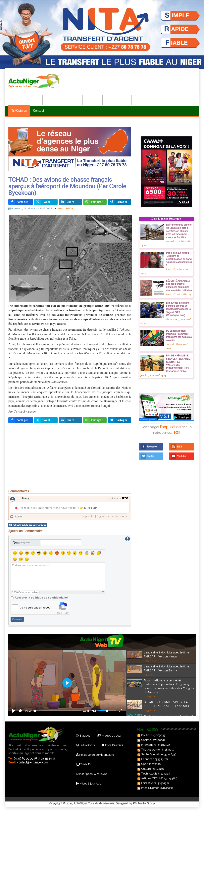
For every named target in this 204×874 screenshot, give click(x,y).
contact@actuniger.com (32, 762)
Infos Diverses (113, 745)
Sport (138, 99)
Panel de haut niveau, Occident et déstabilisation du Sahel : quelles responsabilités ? (179, 259)
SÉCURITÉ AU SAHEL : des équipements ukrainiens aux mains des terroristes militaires (179, 285)
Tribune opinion (151, 749)
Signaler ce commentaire (113, 516)
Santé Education (152, 754)
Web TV (85, 764)
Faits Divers (148, 783)
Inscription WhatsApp (93, 774)
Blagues (84, 735)
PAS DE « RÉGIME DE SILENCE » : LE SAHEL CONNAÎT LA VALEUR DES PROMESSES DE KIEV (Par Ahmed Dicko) (178, 363)
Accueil (16, 99)
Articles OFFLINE (152, 778)
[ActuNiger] (36, 80)
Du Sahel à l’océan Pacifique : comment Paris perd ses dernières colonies (179, 335)
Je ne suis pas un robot (35, 607)
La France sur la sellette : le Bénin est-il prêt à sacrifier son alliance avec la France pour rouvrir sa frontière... (178, 231)
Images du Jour (111, 735)
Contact (38, 110)
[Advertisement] (69, 457)
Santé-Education (117, 99)
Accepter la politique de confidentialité (41, 597)
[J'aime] (123, 498)
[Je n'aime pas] (127, 498)
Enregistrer (17, 619)
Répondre (88, 516)
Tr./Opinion (19, 110)
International (71, 99)
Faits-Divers (87, 745)
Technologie (172, 99)
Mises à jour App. (90, 783)
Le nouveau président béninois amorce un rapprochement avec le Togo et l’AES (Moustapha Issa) (178, 309)
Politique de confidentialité (96, 754)
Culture (153, 99)
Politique (33, 99)
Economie (93, 99)
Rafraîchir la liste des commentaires (29, 525)
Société (51, 99)
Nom (21, 542)
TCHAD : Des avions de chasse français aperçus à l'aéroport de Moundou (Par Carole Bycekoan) (67, 186)
